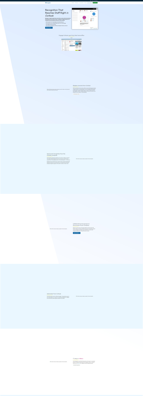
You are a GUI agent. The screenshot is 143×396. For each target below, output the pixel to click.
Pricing (85, 2)
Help (92, 0)
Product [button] (73, 2)
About (91, 0)
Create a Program (89, 2)
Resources (78, 363)
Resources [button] (76, 2)
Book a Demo (94, 2)
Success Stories (81, 2)
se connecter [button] (96, 0)
